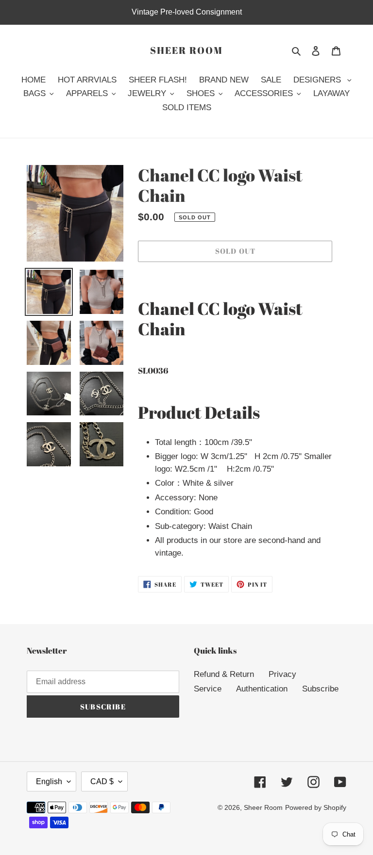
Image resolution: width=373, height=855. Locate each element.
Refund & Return (224, 674)
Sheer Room (186, 50)
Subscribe (320, 688)
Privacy (282, 674)
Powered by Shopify (315, 807)
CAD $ (102, 781)
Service (207, 688)
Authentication (262, 688)
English (49, 781)
